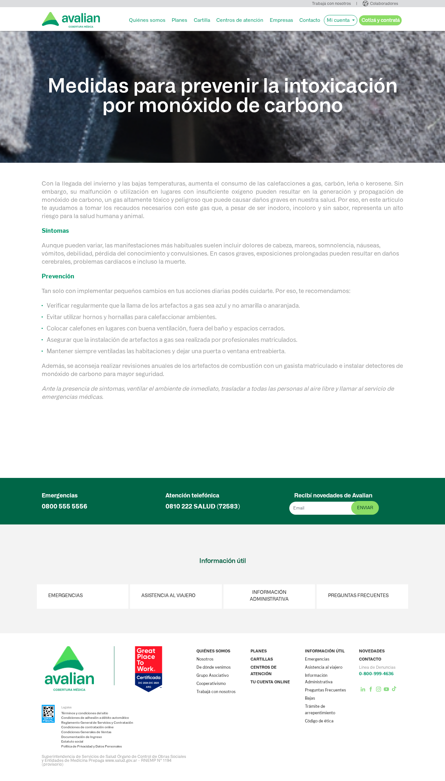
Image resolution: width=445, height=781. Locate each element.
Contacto (309, 20)
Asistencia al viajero (168, 595)
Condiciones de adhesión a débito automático (95, 717)
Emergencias (65, 595)
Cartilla (202, 20)
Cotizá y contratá (381, 20)
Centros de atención (239, 20)
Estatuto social (72, 741)
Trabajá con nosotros (331, 3)
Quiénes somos (147, 20)
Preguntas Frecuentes (358, 595)
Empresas (281, 20)
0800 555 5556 (64, 506)
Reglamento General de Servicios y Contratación (97, 722)
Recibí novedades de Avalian (333, 495)
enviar (365, 507)
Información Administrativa (269, 596)
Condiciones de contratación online (87, 727)
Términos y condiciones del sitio (84, 713)
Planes (179, 20)
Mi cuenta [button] (339, 20)
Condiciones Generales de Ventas (86, 732)
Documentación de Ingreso (81, 737)
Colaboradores (384, 3)
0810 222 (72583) (202, 506)
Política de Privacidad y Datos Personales (91, 746)
